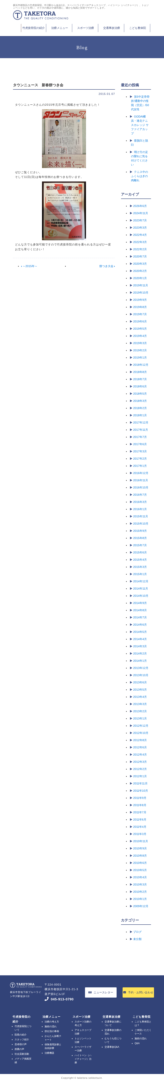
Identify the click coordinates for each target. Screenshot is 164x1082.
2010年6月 (140, 862)
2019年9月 (140, 299)
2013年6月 (140, 682)
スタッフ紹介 (22, 1039)
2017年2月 (140, 458)
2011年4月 (139, 826)
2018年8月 (140, 372)
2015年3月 (140, 566)
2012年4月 (140, 754)
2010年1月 (140, 899)
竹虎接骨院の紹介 (33, 27)
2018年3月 (140, 400)
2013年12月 (140, 668)
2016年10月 (140, 487)
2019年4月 (140, 335)
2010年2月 (140, 891)
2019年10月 (140, 292)
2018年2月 (140, 408)
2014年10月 (140, 595)
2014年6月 (140, 624)
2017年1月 (140, 465)
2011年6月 (139, 819)
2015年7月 (140, 545)
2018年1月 (140, 415)
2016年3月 (140, 502)
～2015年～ (29, 266)
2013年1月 (140, 718)
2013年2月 (140, 711)
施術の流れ (51, 1026)
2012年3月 (140, 761)
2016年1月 (140, 509)
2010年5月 (140, 870)
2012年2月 (140, 769)
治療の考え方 (52, 1021)
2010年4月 (140, 877)
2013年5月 (140, 689)
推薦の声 (19, 1049)
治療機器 (49, 1053)
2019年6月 (140, 321)
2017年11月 (140, 429)
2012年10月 (140, 733)
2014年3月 (140, 646)
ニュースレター (103, 992)
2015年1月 (140, 574)
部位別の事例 (52, 1031)
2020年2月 (140, 271)
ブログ (137, 931)
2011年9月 (139, 797)
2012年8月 (140, 740)
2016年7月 (140, 494)
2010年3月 (140, 884)
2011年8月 (139, 805)
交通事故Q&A (112, 1047)
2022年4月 (140, 234)
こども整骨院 (142, 1016)
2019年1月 (140, 357)
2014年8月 (140, 610)
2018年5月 (140, 393)
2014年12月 (140, 581)
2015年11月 (140, 516)
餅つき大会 (106, 266)
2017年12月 (140, 422)
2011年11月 (140, 783)
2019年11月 (140, 285)
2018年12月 (140, 364)
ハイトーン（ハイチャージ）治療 (83, 1059)
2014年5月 (140, 631)
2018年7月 (140, 379)
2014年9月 (140, 603)
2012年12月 (140, 725)
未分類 (137, 939)
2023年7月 (140, 220)
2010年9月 (140, 848)
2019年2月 (140, 350)
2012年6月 (140, 747)
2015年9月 (140, 530)
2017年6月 (140, 444)
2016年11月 (140, 480)
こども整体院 (137, 27)
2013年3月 (140, 704)
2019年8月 (140, 307)
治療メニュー (59, 27)
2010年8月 (140, 855)
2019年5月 (140, 328)
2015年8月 (140, 538)
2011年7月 (139, 812)
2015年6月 (140, 552)
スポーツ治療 (85, 27)
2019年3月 (140, 343)
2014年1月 (140, 660)
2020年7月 (140, 256)
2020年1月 (140, 278)
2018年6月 (140, 386)
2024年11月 (140, 213)
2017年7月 (140, 437)
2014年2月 (140, 653)
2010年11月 (140, 841)
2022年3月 (140, 242)
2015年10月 (140, 523)
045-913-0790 (62, 999)
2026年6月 (140, 206)
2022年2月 (140, 249)
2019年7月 (140, 314)
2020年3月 (140, 263)
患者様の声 (21, 1044)
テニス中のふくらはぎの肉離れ (139, 176)
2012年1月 (140, 776)
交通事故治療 (111, 27)
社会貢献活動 (22, 1054)
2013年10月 (140, 675)
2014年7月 (140, 617)
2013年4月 (140, 696)
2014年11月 (140, 588)
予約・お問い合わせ (140, 992)
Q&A (137, 1043)
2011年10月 (140, 790)
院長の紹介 (21, 1034)
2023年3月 (140, 227)
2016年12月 (140, 473)
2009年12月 (140, 906)
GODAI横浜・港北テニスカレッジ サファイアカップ (140, 125)
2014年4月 (140, 639)
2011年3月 (139, 834)
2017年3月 (140, 451)
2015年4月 (140, 559)
